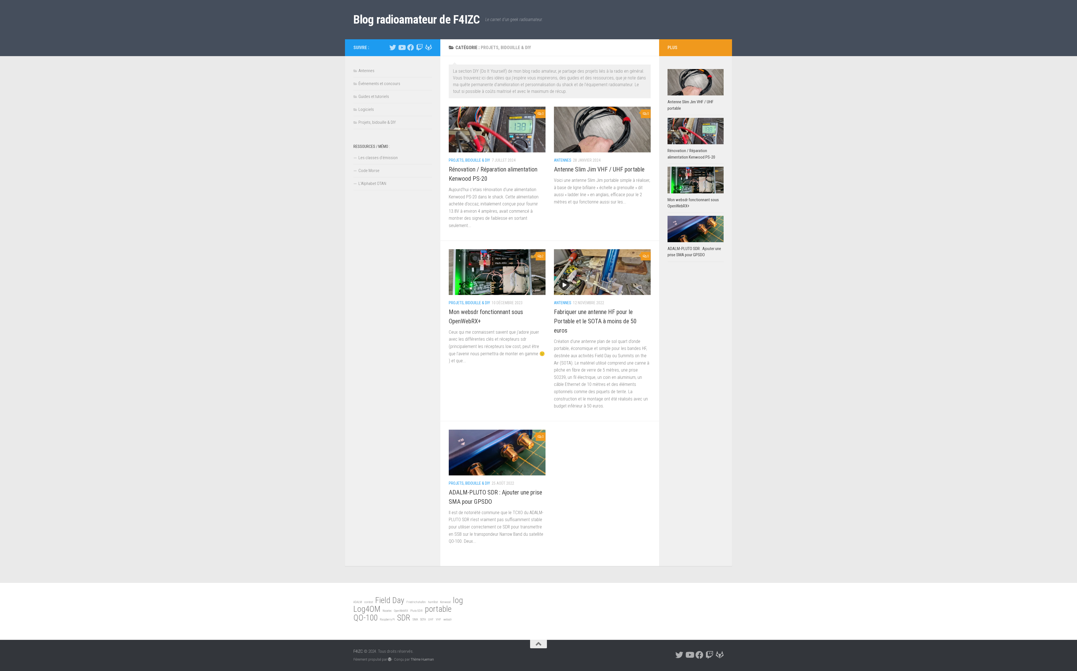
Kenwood (445, 602)
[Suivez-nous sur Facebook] (410, 47)
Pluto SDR (416, 611)
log (458, 600)
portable (438, 609)
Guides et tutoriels (373, 96)
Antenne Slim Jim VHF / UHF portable (599, 169)
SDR (403, 617)
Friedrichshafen (416, 602)
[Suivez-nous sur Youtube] (401, 47)
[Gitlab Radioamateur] (428, 47)
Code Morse (368, 170)
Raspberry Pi (387, 619)
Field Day (389, 600)
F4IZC (358, 651)
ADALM (357, 602)
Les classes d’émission (378, 157)
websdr (447, 619)
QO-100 (365, 617)
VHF (438, 619)
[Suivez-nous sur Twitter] (392, 47)
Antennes (562, 160)
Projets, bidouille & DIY (469, 160)
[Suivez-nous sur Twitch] (419, 47)
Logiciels (366, 109)
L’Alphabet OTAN (372, 183)
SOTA (423, 619)
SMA (415, 619)
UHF (431, 619)
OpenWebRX (401, 611)
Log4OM (366, 609)
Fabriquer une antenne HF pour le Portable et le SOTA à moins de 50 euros (595, 321)
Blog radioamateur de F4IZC (416, 19)
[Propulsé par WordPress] (390, 659)
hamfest (433, 602)
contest (368, 602)
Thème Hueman (422, 659)
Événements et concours (379, 83)
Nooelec (387, 611)
